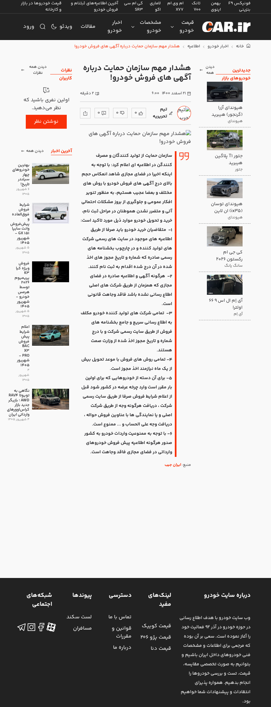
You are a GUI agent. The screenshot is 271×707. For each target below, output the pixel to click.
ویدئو (65, 26)
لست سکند (79, 617)
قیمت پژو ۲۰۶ (155, 637)
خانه (240, 46)
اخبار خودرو (114, 27)
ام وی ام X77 (175, 6)
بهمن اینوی (216, 6)
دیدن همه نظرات (38, 70)
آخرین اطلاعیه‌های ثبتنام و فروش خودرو (94, 6)
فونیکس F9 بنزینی (239, 6)
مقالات (88, 26)
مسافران (82, 628)
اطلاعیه (193, 46)
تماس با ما (120, 617)
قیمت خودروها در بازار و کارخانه (41, 6)
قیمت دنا (161, 648)
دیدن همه (210, 70)
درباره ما (122, 647)
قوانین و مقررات (122, 632)
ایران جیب (173, 465)
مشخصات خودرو (150, 27)
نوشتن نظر (46, 121)
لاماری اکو (155, 6)
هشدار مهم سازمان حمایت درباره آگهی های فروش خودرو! (127, 46)
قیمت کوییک (156, 626)
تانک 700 (196, 6)
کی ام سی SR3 (133, 6)
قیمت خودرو (186, 27)
